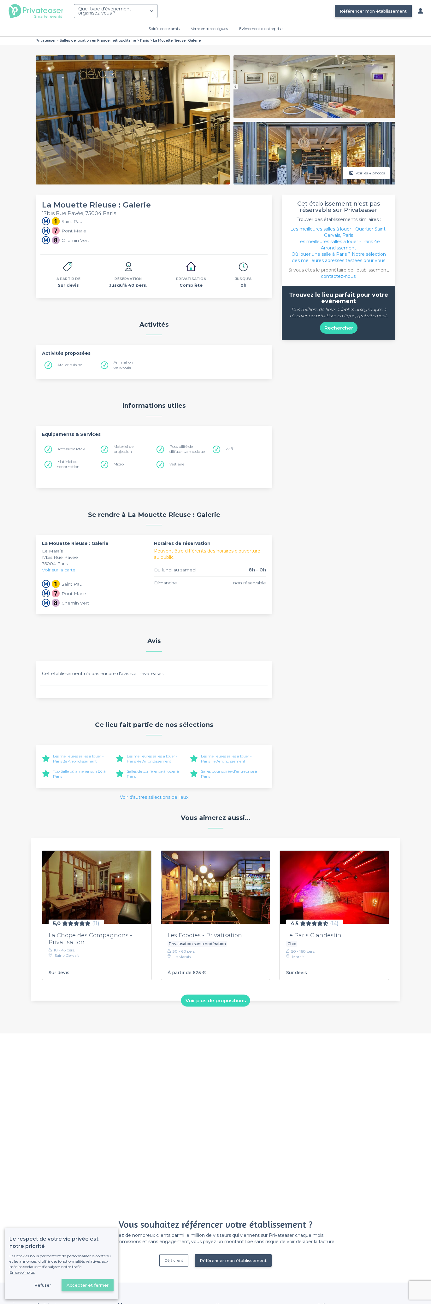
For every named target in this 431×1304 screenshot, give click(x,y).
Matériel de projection (123, 449)
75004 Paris (55, 563)
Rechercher (338, 328)
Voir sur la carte (58, 570)
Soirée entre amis (164, 28)
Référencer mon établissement (373, 11)
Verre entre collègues (209, 28)
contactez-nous (338, 276)
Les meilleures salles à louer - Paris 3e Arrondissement (78, 758)
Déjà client (173, 1260)
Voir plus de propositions (216, 1000)
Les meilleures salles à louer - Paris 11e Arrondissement (226, 758)
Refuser (42, 1285)
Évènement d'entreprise (260, 28)
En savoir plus (22, 1272)
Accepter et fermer (88, 1285)
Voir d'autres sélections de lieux (154, 797)
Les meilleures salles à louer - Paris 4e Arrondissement (152, 758)
